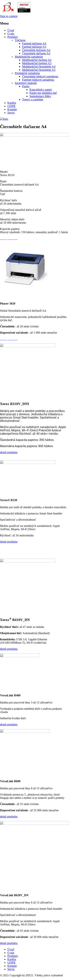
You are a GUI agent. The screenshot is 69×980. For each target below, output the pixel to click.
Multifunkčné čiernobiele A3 (38, 69)
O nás (10, 33)
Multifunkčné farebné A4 (36, 59)
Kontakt (12, 109)
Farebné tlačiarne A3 (34, 46)
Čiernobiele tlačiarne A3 (36, 53)
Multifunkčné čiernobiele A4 (38, 66)
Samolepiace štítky (40, 96)
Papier (25, 86)
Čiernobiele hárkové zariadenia (40, 76)
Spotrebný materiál (26, 83)
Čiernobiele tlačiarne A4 (36, 50)
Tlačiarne (20, 40)
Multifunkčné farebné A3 (36, 63)
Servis (11, 112)
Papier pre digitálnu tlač (43, 92)
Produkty (12, 36)
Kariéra (11, 102)
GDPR (11, 106)
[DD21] (4, 118)
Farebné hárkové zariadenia (38, 79)
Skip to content (8, 16)
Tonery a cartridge (32, 99)
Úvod (10, 30)
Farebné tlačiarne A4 (34, 43)
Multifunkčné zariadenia (29, 56)
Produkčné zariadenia (27, 73)
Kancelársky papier (40, 89)
